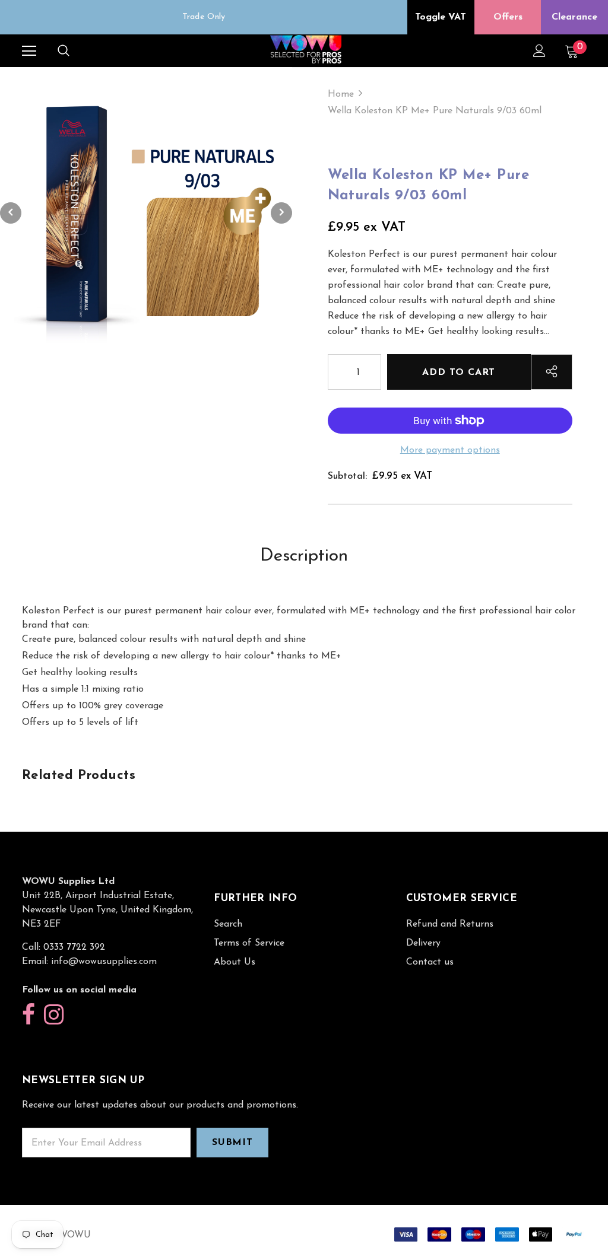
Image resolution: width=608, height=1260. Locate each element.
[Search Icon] (63, 51)
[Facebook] (28, 1015)
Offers (507, 17)
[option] (204, 17)
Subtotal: (347, 476)
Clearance (574, 17)
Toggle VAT (440, 17)
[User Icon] (539, 50)
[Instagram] (54, 1015)
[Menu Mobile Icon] (29, 51)
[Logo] (305, 50)
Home (341, 94)
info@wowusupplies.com (104, 961)
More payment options (450, 450)
